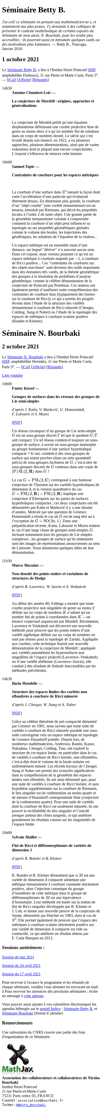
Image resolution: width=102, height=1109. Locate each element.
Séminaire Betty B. (22, 70)
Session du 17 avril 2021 (21, 974)
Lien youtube (12, 375)
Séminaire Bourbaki (17, 1013)
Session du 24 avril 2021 (21, 965)
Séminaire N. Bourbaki (25, 357)
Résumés (40, 80)
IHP (92, 70)
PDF (17, 422)
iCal (11, 80)
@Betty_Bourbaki (31, 1105)
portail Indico (50, 1009)
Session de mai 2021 (18, 957)
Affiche (24, 80)
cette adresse (33, 996)
